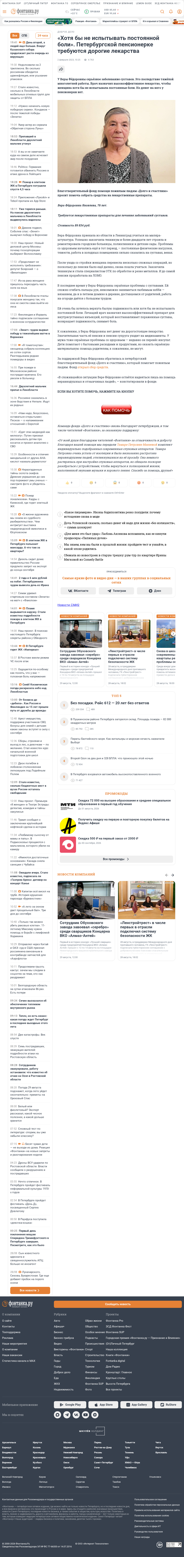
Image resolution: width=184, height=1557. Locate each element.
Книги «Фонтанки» (118, 1355)
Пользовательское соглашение (150, 1499)
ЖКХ (57, 1383)
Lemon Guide (144, 3)
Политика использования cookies (151, 1515)
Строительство (94, 1355)
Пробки (93, 11)
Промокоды (116, 793)
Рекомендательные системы (149, 1521)
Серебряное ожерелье (85, 3)
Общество (91, 1326)
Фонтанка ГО (59, 3)
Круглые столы (115, 1378)
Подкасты (91, 1338)
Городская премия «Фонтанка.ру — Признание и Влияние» (143, 1338)
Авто (57, 1320)
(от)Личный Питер (36, 3)
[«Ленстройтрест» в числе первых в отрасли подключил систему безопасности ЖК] (129, 634)
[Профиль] (179, 12)
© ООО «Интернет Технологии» (92, 1543)
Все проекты (114, 1389)
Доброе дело (62, 1372)
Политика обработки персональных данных (157, 1505)
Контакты (8, 1326)
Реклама (7, 1338)
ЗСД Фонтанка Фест (168, 3)
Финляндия (92, 1378)
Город (57, 1366)
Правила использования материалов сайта (157, 1510)
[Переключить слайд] (173, 634)
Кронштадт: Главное (119, 1372)
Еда (56, 1378)
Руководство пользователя (148, 1531)
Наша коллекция (116, 1349)
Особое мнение (95, 1332)
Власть (58, 1355)
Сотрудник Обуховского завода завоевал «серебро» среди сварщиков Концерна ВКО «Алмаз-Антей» (80, 656)
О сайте (7, 1320)
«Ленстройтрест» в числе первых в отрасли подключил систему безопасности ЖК (126, 656)
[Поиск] (162, 12)
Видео (58, 1343)
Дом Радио (113, 1366)
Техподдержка (11, 1332)
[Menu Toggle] (4, 12)
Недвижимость (63, 1389)
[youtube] (85, 1414)
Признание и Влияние (118, 3)
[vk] (76, 1414)
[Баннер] (59, 21)
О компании (10, 1349)
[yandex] (94, 1414)
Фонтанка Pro (114, 1320)
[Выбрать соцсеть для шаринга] (61, 69)
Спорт (89, 1349)
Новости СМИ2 (68, 605)
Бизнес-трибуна (64, 1338)
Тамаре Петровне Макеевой (137, 444)
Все (14, 35)
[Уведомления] (171, 12)
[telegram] (66, 1414)
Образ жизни (93, 1320)
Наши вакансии (12, 1355)
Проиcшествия (94, 1343)
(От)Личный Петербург (120, 1343)
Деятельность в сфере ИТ (147, 1526)
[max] (57, 1414)
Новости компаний (76, 874)
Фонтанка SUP (11, 3)
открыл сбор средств (93, 367)
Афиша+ (59, 1326)
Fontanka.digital (115, 1360)
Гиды (57, 1360)
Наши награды (142, 1537)
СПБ (24, 35)
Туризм (89, 1366)
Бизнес (58, 1332)
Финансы (91, 1372)
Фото (88, 1389)
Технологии (92, 1360)
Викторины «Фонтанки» (69, 1349)
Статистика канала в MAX (18, 1360)
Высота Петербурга (118, 1383)
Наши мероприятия (14, 1343)
